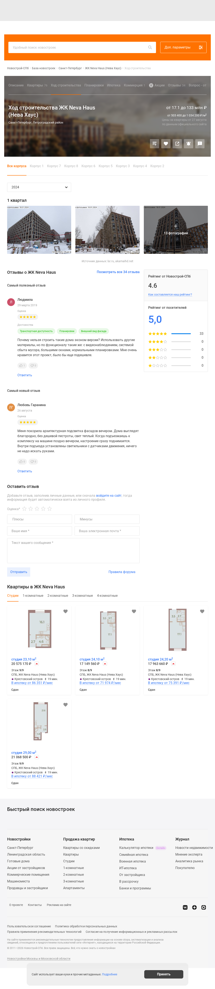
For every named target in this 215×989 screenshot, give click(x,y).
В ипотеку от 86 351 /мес (32, 683)
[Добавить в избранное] (165, 143)
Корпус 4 (140, 166)
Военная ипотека (132, 861)
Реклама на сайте (59, 905)
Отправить (18, 572)
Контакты (35, 905)
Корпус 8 (71, 166)
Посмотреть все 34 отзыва (118, 272)
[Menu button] (196, 27)
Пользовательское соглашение (29, 926)
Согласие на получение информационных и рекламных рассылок (131, 931)
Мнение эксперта (188, 854)
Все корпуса (16, 166)
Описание (16, 85)
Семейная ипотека (133, 855)
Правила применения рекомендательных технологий (44, 931)
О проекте (16, 905)
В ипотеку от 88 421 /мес (32, 776)
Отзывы (176, 85)
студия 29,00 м (23, 753)
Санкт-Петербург (70, 68)
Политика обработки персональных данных (86, 926)
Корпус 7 (54, 166)
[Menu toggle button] (206, 27)
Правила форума (122, 572)
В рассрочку (129, 881)
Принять (163, 974)
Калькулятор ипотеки (142, 848)
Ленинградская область (26, 854)
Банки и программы (135, 888)
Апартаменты (74, 888)
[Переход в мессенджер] (203, 907)
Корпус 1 (37, 166)
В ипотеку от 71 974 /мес (100, 683)
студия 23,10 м (23, 659)
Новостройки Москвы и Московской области (39, 958)
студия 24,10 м (92, 659)
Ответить (24, 375)
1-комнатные (73, 868)
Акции (160, 85)
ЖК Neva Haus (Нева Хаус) (103, 68)
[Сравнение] (154, 143)
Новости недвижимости (194, 848)
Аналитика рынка (189, 861)
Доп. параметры (177, 47)
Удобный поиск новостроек (34, 48)
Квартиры (37, 85)
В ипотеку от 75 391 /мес (168, 683)
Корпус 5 (106, 166)
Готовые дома (18, 861)
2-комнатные (73, 875)
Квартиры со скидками (81, 848)
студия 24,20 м (160, 659)
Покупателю (185, 868)
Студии (69, 861)
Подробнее (109, 974)
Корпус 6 (88, 166)
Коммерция (134, 85)
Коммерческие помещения (28, 875)
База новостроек (43, 68)
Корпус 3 (123, 166)
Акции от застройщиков (26, 868)
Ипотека (114, 85)
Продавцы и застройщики (27, 888)
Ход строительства (66, 85)
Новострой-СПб (18, 68)
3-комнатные (73, 881)
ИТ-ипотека (128, 868)
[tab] (12, 598)
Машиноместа (18, 881)
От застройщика (132, 875)
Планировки (94, 85)
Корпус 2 (157, 166)
